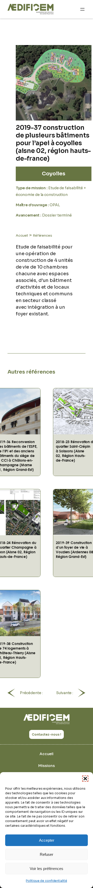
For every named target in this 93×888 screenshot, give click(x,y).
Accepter (46, 840)
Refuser (46, 854)
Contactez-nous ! (46, 734)
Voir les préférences (46, 868)
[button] (85, 778)
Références (42, 235)
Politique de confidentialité (46, 881)
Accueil (22, 235)
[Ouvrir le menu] (82, 9)
